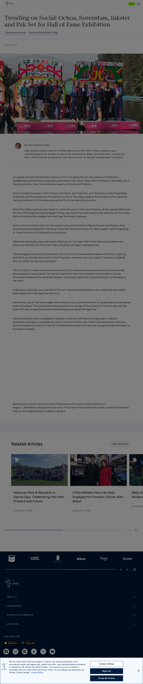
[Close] (138, 670)
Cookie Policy (37, 672)
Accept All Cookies (106, 678)
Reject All (106, 671)
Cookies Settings (106, 664)
